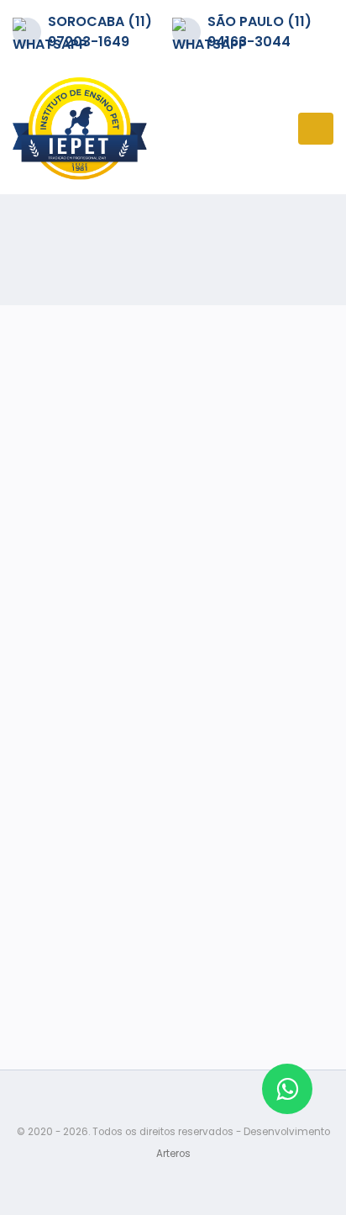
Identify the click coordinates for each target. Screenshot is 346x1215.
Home (25, 235)
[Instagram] (173, 889)
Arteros (173, 1153)
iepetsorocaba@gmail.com (173, 746)
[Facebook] (173, 927)
